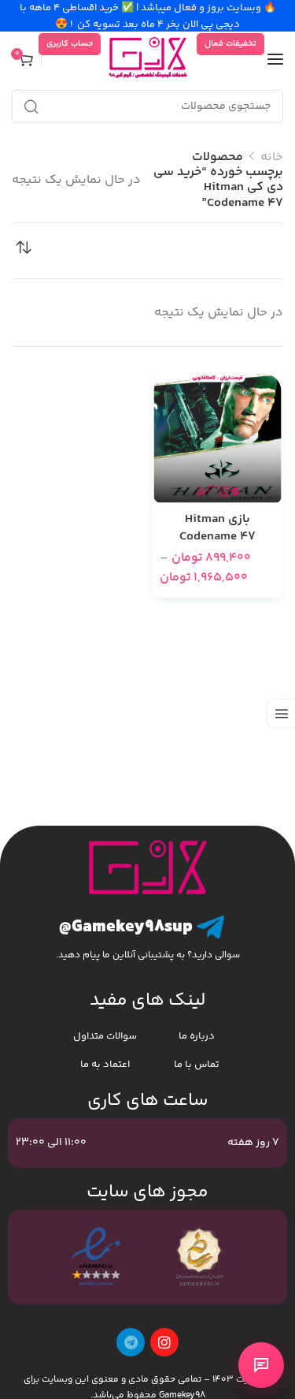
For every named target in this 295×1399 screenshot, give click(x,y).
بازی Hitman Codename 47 (217, 529)
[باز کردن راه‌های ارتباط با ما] (261, 1365)
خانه (271, 157)
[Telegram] (130, 1342)
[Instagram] (164, 1342)
